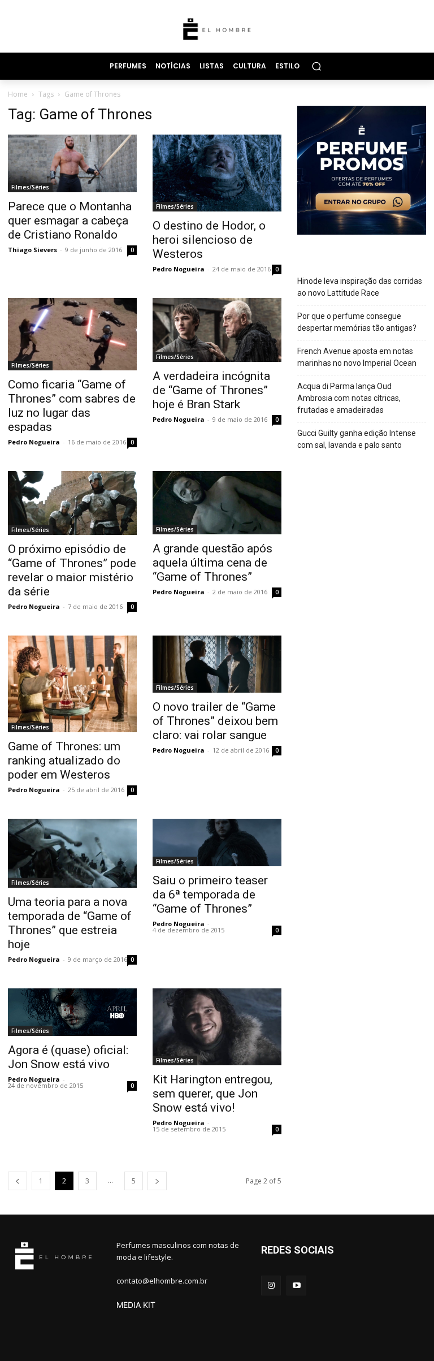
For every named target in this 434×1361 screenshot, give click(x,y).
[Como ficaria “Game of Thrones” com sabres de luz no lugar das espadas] (72, 334)
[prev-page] (17, 1181)
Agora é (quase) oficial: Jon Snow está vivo (68, 1057)
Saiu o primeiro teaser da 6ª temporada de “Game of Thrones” (210, 894)
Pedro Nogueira (179, 269)
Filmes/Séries (30, 187)
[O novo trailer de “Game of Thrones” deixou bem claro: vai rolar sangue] (217, 664)
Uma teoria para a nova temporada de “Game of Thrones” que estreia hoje (70, 923)
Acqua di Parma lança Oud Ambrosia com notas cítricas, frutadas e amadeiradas (349, 398)
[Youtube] (296, 1285)
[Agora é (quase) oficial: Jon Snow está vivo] (72, 1012)
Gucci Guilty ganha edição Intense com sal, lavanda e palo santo (356, 439)
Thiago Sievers (32, 249)
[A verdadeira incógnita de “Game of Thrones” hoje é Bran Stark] (217, 329)
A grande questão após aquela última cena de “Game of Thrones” (212, 563)
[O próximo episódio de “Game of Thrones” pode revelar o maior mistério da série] (72, 503)
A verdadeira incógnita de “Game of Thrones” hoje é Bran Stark (211, 390)
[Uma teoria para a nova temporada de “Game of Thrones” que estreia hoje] (72, 853)
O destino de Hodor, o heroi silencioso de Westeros (209, 240)
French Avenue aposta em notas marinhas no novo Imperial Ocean (356, 357)
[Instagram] (271, 1285)
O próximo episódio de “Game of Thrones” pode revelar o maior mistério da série (72, 570)
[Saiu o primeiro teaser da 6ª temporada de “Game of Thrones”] (217, 842)
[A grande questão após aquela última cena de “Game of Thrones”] (217, 502)
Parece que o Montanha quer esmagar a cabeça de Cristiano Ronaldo (70, 220)
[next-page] (157, 1181)
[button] (316, 66)
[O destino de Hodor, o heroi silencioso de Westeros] (217, 173)
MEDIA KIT (135, 1305)
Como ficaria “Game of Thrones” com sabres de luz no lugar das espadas (72, 406)
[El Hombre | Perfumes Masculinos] (217, 29)
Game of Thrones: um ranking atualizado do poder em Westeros (64, 760)
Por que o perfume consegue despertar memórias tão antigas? (356, 322)
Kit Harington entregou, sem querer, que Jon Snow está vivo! (212, 1093)
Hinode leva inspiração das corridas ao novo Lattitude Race (359, 286)
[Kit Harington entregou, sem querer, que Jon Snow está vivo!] (217, 1027)
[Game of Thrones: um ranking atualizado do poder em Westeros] (72, 684)
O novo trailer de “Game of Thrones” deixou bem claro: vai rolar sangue (215, 721)
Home (18, 94)
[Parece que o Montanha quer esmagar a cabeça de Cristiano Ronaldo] (72, 164)
